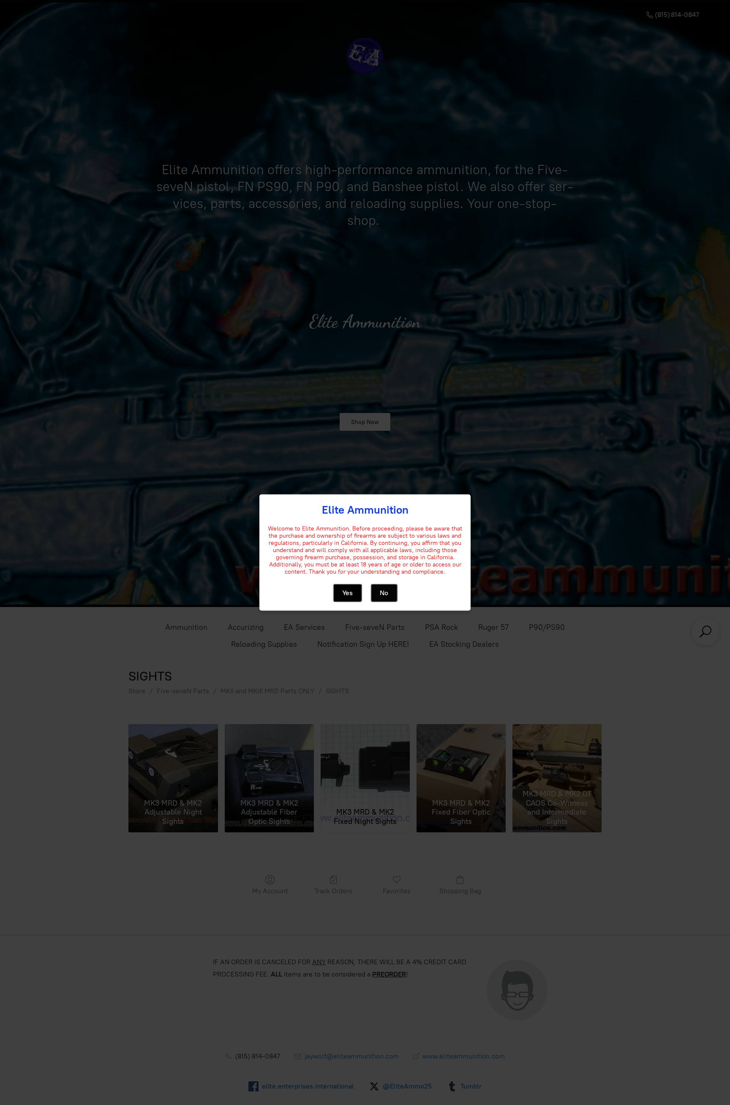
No (384, 593)
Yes (347, 593)
